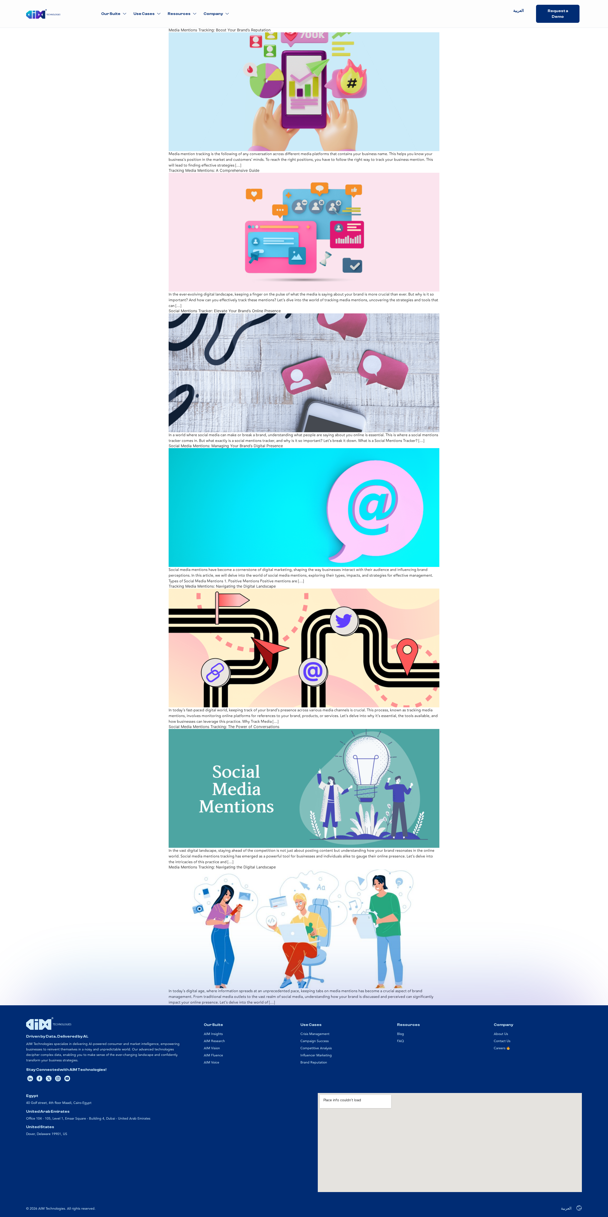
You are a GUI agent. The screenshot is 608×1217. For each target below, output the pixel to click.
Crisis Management (314, 1033)
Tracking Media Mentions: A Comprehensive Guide (214, 170)
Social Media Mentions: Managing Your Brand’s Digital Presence (226, 445)
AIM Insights (213, 1033)
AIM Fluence (213, 1055)
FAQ (400, 1041)
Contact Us (502, 1041)
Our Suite (110, 14)
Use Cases (144, 14)
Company (213, 14)
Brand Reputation (313, 1062)
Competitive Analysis (316, 1048)
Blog (400, 1033)
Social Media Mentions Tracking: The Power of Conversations (224, 726)
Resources (179, 14)
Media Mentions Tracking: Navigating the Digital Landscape (222, 867)
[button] (114, 13)
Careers (500, 1048)
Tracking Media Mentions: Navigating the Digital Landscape (222, 586)
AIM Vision (212, 1048)
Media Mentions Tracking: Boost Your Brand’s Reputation (220, 30)
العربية (518, 11)
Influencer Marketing (316, 1055)
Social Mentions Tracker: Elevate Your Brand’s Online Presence (225, 310)
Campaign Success (314, 1041)
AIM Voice (211, 1062)
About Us (501, 1033)
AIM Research (214, 1041)
